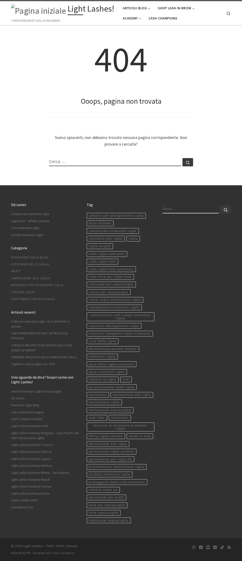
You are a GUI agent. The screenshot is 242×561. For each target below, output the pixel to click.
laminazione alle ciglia (132, 395)
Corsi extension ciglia (25, 228)
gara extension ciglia (107, 372)
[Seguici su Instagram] (193, 547)
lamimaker (98, 395)
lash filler (97, 417)
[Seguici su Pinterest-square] (215, 547)
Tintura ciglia (23, 292)
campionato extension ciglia (113, 231)
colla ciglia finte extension (111, 269)
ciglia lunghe (100, 246)
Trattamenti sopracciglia (33, 299)
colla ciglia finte (102, 261)
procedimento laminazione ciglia (116, 467)
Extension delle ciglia (30, 264)
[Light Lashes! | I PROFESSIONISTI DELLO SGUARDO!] (38, 9)
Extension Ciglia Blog (29, 257)
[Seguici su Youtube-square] (208, 547)
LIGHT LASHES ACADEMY (27, 419)
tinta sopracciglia (103, 512)
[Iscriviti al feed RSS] (229, 547)
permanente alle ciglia (108, 444)
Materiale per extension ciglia (37, 285)
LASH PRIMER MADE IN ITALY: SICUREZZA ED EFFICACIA (39, 335)
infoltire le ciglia (102, 379)
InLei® (15, 271)
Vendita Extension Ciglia (27, 235)
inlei (126, 379)
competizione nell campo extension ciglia (120, 316)
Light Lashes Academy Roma (30, 494)
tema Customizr (64, 553)
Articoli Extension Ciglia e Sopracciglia (36, 391)
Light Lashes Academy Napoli (30, 480)
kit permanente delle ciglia (111, 387)
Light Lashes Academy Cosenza (32, 445)
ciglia (133, 238)
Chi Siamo (18, 398)
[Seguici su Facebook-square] (201, 547)
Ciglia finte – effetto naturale (30, 221)
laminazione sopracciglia (110, 410)
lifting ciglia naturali (106, 436)
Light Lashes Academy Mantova (31, 466)
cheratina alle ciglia (105, 238)
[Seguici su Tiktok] (222, 547)
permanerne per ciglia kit (110, 459)
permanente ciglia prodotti (111, 451)
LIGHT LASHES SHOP (24, 500)
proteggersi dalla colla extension (117, 482)
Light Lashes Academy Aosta (29, 426)
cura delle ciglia (102, 341)
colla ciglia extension (107, 254)
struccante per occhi (106, 497)
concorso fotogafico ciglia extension (120, 333)
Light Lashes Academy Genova (31, 452)
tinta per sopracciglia (107, 505)
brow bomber (100, 223)
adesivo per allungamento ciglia (116, 215)
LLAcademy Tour (22, 507)
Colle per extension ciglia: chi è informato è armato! (40, 323)
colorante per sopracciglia (111, 284)
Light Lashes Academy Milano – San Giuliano (40, 473)
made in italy (140, 436)
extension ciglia (102, 356)
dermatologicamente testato (113, 349)
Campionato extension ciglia (30, 214)
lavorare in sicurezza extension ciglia (120, 427)
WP (28, 553)
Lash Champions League (27, 412)
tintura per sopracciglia (109, 520)
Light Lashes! (33, 546)
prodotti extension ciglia (109, 474)
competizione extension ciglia (114, 307)
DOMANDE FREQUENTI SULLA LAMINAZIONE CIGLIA (43, 357)
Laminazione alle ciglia (30, 278)
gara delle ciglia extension (111, 364)
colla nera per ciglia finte (110, 277)
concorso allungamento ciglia (114, 326)
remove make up (103, 490)
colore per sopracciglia (108, 292)
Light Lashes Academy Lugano (31, 459)
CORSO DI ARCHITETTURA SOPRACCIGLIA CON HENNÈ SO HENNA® (41, 347)
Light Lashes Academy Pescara (31, 486)
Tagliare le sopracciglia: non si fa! (33, 364)
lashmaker (120, 417)
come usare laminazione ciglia (115, 300)
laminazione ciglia (104, 402)
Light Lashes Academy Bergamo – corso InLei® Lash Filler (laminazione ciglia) (45, 435)
